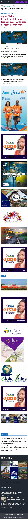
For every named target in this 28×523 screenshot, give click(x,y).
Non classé (9, 13)
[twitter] (26, 2)
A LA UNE (4, 13)
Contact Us (20, 514)
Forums (3, 1)
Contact (10, 1)
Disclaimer (11, 514)
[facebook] (16, 2)
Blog (6, 1)
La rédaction (5, 27)
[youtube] (18, 2)
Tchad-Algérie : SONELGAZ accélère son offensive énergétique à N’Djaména (16, 498)
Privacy (6, 514)
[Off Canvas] (2, 5)
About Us (16, 514)
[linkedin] (23, 2)
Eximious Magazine (20, 517)
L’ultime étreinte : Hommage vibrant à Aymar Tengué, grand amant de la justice (11, 493)
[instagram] (21, 2)
